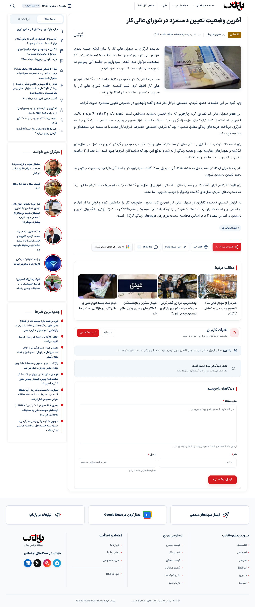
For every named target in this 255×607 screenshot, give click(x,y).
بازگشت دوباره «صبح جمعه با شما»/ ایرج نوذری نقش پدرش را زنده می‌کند (36, 365)
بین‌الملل (242, 568)
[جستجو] (12, 6)
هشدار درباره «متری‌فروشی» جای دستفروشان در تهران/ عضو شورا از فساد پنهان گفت (37, 352)
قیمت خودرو (173, 545)
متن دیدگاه (230, 401)
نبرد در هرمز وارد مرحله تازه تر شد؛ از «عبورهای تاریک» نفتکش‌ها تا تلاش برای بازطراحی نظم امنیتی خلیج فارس (37, 325)
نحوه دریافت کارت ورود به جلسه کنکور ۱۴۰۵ (37, 121)
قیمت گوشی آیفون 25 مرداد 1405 (39, 60)
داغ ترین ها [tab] (24, 19)
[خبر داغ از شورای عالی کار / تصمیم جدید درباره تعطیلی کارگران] (217, 286)
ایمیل (152, 455)
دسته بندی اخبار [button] (205, 6)
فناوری (243, 575)
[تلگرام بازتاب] (57, 563)
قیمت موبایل (172, 568)
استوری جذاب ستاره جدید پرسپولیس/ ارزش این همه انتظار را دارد (37, 110)
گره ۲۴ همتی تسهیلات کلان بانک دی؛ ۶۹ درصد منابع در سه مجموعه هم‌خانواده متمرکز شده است (35, 73)
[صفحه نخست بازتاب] (33, 538)
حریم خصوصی (111, 560)
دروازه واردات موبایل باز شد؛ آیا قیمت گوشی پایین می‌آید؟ (36, 131)
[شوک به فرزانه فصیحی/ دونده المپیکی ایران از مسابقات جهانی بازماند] (53, 283)
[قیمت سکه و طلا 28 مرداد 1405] (53, 188)
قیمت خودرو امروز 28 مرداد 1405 (39, 99)
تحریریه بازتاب (213, 34)
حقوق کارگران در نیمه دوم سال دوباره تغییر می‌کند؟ (38, 339)
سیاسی (242, 560)
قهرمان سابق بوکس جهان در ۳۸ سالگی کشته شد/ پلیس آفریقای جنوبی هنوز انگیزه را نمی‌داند (38, 379)
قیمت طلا (174, 552)
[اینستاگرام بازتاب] (47, 563)
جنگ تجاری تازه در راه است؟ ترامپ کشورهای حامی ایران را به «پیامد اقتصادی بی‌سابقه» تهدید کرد (26, 241)
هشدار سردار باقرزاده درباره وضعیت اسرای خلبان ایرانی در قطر (26, 168)
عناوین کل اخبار (145, 6)
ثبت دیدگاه (90, 333)
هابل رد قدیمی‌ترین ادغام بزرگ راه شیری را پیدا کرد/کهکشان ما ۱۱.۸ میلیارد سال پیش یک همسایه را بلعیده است (35, 88)
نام (234, 455)
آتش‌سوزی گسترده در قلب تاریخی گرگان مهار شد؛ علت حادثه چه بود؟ (36, 41)
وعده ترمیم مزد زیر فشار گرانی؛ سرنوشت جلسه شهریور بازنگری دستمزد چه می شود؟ (178, 308)
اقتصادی (242, 545)
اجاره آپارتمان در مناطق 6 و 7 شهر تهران (37, 29)
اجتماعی (242, 552)
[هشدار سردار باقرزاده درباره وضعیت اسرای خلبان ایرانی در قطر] (53, 168)
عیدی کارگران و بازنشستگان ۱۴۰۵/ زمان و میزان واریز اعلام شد (138, 308)
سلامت (242, 583)
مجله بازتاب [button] (182, 6)
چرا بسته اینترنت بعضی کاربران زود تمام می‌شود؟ (27, 261)
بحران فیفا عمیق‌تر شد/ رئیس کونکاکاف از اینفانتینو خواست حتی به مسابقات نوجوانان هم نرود (36, 410)
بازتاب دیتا (174, 583)
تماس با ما (113, 552)
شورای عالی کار (229, 228)
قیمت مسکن (173, 560)
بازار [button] (165, 6)
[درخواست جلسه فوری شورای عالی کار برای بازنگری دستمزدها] (97, 286)
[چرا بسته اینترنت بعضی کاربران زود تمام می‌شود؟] (53, 263)
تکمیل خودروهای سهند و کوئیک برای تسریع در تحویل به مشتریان (37, 51)
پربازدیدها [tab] (49, 19)
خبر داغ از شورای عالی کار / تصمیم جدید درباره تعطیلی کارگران (220, 308)
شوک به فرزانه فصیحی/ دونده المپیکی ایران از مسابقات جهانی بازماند (28, 284)
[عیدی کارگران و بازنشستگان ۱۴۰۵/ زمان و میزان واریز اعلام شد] (137, 286)
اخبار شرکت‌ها (172, 575)
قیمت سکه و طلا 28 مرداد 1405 (26, 186)
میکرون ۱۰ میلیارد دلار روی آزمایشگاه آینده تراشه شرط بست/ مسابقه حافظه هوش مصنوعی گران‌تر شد (38, 394)
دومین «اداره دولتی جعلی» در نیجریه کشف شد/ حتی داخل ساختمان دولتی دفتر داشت (37, 425)
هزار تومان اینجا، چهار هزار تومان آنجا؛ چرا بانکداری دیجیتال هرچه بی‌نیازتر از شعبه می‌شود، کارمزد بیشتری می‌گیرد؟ (26, 213)
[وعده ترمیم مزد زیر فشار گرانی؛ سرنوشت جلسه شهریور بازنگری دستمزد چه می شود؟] (177, 286)
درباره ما (114, 545)
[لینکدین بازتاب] (28, 563)
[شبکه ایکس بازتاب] (37, 563)
